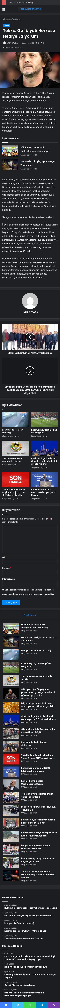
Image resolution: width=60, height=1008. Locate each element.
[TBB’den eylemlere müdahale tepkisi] (15, 448)
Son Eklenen (30, 615)
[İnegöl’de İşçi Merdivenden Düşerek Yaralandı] (11, 849)
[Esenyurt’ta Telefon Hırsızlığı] (15, 419)
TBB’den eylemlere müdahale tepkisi (12, 460)
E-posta (6, 568)
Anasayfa (9, 19)
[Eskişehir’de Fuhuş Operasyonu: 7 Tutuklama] (11, 810)
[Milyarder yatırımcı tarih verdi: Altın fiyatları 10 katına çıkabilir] (11, 707)
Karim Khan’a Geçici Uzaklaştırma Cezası (32, 782)
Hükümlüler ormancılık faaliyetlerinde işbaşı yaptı (35, 626)
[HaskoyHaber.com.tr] (30, 8)
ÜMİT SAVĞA (12, 43)
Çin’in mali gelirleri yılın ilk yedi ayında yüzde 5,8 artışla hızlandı (44, 461)
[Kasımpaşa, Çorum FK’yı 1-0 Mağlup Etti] (44, 419)
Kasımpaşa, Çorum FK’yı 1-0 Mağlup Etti (44, 431)
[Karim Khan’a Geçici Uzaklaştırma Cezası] (11, 784)
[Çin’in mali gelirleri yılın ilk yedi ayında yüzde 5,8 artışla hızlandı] (44, 448)
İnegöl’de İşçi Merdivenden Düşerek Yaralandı (35, 847)
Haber (18, 19)
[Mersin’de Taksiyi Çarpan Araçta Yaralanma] (10, 164)
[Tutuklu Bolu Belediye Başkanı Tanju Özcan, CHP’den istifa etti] (15, 479)
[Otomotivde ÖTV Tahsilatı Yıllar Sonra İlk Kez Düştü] (11, 733)
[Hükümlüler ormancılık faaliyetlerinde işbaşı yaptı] (10, 150)
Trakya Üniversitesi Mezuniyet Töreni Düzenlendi (37, 795)
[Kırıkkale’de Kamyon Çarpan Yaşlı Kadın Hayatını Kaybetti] (11, 836)
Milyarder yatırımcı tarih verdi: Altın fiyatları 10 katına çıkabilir (37, 705)
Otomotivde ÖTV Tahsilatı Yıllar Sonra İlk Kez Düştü (38, 731)
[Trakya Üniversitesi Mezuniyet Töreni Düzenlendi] (11, 797)
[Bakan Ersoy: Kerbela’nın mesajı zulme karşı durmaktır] (11, 823)
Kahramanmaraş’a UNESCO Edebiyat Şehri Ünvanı (43, 492)
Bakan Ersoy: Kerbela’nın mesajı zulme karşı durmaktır (38, 821)
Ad (4, 557)
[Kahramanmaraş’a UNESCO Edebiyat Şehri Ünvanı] (44, 479)
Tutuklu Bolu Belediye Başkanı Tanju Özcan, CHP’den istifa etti (13, 492)
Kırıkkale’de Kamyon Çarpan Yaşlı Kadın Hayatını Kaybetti (39, 834)
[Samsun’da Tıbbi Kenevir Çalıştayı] (11, 746)
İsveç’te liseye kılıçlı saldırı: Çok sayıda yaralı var (37, 860)
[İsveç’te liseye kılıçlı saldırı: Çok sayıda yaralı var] (11, 862)
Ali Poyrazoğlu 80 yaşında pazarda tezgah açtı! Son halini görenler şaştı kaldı (38, 692)
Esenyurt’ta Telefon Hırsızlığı (20, 2)
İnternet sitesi (8, 579)
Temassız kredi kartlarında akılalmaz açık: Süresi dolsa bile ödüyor (38, 874)
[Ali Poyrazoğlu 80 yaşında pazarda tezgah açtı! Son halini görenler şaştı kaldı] (11, 693)
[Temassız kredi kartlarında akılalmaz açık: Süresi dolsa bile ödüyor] (11, 875)
